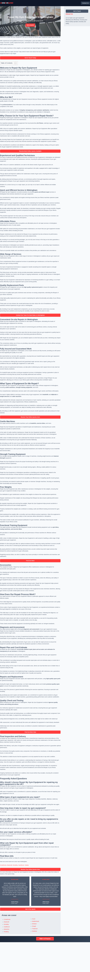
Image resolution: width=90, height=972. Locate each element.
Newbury (34, 931)
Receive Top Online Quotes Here (30, 417)
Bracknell (9, 865)
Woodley (15, 865)
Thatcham (35, 928)
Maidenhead (35, 921)
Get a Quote (30, 25)
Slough (34, 926)
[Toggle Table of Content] (14, 63)
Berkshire (6, 929)
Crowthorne (3, 865)
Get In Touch (77, 11)
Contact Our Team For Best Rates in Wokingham (30, 315)
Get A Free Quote (30, 909)
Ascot (33, 919)
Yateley (27, 865)
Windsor (34, 923)
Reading (6, 931)
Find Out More (30, 560)
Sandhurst (21, 865)
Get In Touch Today (30, 58)
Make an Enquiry (45, 938)
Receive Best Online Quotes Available (30, 151)
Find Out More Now (30, 732)
